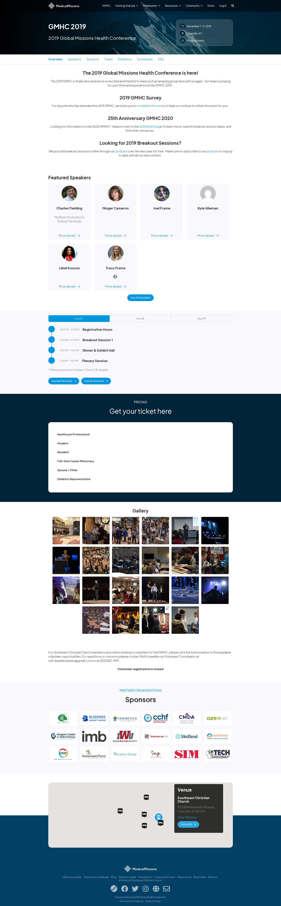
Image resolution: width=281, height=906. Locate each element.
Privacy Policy (153, 901)
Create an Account (164, 877)
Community (193, 5)
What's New (199, 877)
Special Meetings (61, 381)
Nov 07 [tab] (79, 318)
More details (67, 235)
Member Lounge (127, 877)
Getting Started (125, 5)
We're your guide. (72, 877)
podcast (121, 151)
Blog (113, 877)
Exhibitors (125, 59)
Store (210, 5)
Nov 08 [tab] (140, 318)
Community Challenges (96, 877)
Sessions (92, 59)
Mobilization (150, 5)
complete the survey (151, 106)
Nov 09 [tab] (202, 318)
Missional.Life (184, 877)
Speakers (74, 59)
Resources (171, 5)
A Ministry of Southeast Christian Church (140, 880)
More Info (186, 824)
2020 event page (151, 126)
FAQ (161, 59)
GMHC (106, 5)
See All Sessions (94, 381)
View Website (187, 817)
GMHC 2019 (67, 26)
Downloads (145, 59)
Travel (108, 59)
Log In (223, 5)
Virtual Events (145, 877)
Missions (212, 877)
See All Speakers (140, 297)
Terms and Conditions (132, 901)
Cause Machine (137, 897)
